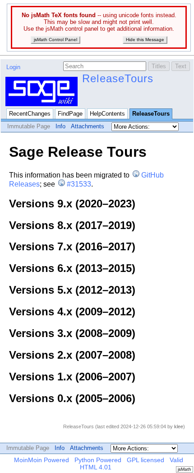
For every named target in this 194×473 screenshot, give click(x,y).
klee (178, 426)
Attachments (87, 126)
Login (13, 67)
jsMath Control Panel (55, 39)
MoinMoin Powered (41, 460)
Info (60, 126)
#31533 (79, 184)
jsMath (184, 469)
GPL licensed (145, 460)
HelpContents (107, 113)
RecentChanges (30, 113)
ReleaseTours (117, 78)
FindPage (70, 113)
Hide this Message (145, 39)
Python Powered (97, 460)
